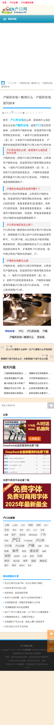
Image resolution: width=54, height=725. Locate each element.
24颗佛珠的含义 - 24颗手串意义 (19, 616)
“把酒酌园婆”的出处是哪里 (17, 607)
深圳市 (17, 556)
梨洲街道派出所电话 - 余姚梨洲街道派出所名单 (16, 392)
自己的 (16, 560)
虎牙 (25, 560)
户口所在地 (17, 120)
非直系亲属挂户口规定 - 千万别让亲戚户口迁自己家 (16, 378)
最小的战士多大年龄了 (14, 383)
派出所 (34, 551)
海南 (44, 551)
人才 (23, 525)
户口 (38, 125)
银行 (6, 565)
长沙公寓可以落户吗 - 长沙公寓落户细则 (23, 582)
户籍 (17, 125)
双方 (28, 530)
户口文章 (13, 2)
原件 (21, 530)
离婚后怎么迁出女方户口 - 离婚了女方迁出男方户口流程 (41, 383)
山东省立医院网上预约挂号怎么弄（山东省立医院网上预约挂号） (41, 388)
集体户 (22, 565)
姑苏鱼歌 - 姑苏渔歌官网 (16, 592)
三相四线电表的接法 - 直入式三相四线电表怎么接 (16, 373)
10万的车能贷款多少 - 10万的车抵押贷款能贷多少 (41, 378)
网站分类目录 (46, 649)
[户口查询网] (27, 10)
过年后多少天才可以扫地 (16, 626)
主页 (4, 2)
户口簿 (8, 545)
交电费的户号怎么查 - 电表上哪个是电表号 (24, 621)
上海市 (15, 525)
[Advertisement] (27, 51)
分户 (46, 525)
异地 (6, 540)
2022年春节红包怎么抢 (15, 587)
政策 (6, 550)
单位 (14, 530)
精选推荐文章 (18, 653)
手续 (47, 545)
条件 (15, 550)
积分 (7, 560)
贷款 (33, 560)
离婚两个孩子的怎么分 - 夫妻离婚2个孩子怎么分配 (24, 358)
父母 (24, 556)
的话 (32, 556)
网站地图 (28, 653)
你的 (30, 524)
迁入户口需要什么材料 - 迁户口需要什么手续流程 (29, 349)
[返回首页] (50, 633)
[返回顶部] (50, 648)
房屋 (39, 546)
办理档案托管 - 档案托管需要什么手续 (22, 602)
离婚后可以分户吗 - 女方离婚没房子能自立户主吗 (16, 388)
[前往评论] (50, 640)
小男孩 (27, 667)
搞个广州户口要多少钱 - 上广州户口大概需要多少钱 (28, 611)
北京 (6, 529)
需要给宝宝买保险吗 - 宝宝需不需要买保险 (41, 373)
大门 (35, 530)
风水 (29, 565)
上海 (6, 524)
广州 (43, 534)
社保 (40, 555)
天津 (42, 530)
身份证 (43, 560)
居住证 (22, 534)
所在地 (24, 125)
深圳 (7, 555)
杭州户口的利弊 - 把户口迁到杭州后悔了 (23, 597)
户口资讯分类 (27, 2)
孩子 (14, 534)
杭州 (24, 551)
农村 (38, 524)
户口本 (40, 540)
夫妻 (6, 534)
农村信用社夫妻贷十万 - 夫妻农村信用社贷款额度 (41, 392)
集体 (14, 565)
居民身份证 (33, 535)
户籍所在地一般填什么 (22, 337)
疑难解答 (37, 653)
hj (10, 113)
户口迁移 (19, 545)
